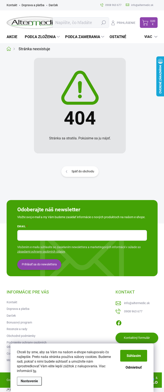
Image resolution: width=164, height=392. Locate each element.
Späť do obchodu (83, 171)
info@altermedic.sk (137, 303)
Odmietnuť (134, 367)
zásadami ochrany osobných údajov (41, 251)
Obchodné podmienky (21, 336)
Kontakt (12, 5)
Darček (53, 5)
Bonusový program (19, 322)
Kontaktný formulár (137, 337)
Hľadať (103, 22)
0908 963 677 (133, 311)
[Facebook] (119, 322)
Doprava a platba (33, 5)
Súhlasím (134, 356)
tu (34, 371)
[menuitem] (13, 36)
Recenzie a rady (17, 329)
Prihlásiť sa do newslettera (39, 264)
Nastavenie (29, 381)
